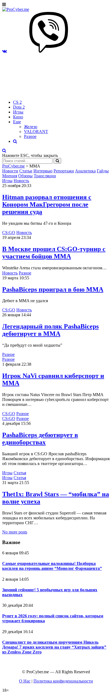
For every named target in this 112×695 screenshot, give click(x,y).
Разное (30, 136)
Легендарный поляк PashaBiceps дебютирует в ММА (50, 330)
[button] (4, 51)
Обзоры (25, 175)
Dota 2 (19, 107)
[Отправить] (57, 161)
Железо (30, 126)
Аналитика (85, 171)
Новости (10, 171)
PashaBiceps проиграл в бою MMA (52, 289)
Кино (18, 117)
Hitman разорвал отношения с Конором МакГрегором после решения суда (46, 204)
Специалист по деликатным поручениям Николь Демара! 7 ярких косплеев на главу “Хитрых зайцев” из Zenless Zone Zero (54, 647)
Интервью (42, 171)
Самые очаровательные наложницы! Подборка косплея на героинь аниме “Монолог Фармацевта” (52, 566)
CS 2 (17, 102)
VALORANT (36, 131)
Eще (17, 121)
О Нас (24, 681)
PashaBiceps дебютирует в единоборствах (40, 438)
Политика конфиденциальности (63, 681)
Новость (21, 180)
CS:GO (8, 232)
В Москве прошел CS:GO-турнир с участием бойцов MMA (53, 252)
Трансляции (45, 175)
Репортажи (64, 171)
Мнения (9, 175)
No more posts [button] (14, 532)
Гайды (103, 171)
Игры (18, 112)
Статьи (25, 171)
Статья (20, 472)
